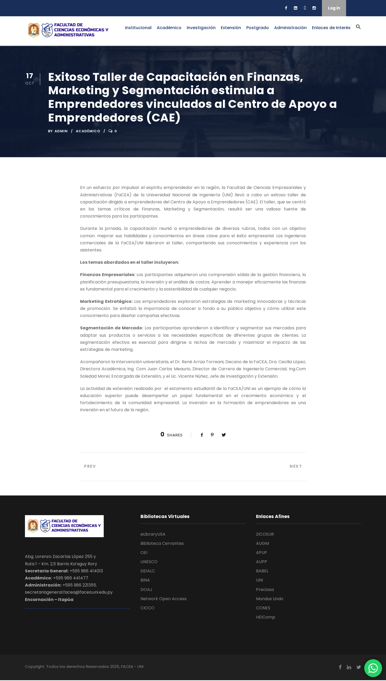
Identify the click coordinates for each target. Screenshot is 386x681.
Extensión (231, 28)
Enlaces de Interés (331, 28)
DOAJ (146, 590)
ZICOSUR (265, 534)
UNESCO (149, 562)
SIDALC (147, 571)
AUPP (261, 562)
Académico (169, 28)
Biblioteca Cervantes (162, 543)
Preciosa (265, 590)
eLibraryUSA (152, 534)
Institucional (138, 28)
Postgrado (257, 28)
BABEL (262, 571)
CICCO (147, 608)
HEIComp (265, 617)
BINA (145, 580)
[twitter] (305, 8)
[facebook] (286, 8)
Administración (290, 28)
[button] (358, 29)
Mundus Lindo (269, 599)
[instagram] (314, 8)
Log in (334, 8)
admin (61, 131)
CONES (263, 608)
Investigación (201, 28)
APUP (261, 553)
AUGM (262, 543)
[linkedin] (295, 8)
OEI (143, 553)
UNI (259, 580)
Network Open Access (163, 599)
